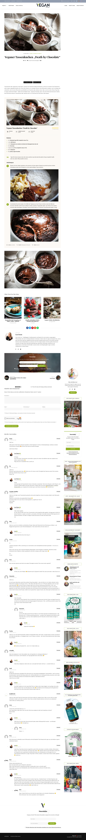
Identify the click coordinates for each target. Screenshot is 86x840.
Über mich (73, 392)
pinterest (76, 1)
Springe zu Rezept (28, 82)
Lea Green (19, 334)
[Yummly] (35, 328)
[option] (13, 310)
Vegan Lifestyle (19, 5)
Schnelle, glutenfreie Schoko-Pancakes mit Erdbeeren (32, 320)
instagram (74, 1)
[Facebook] (27, 328)
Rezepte (4, 5)
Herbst (31, 53)
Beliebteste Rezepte (37, 53)
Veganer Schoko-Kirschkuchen (52, 320)
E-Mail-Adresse (26, 406)
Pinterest (21, 349)
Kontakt (13, 1)
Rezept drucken (37, 82)
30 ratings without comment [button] (45, 387)
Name (5, 406)
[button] (56, 101)
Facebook (16, 349)
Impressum (6, 836)
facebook (72, 1)
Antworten (58, 438)
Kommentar (6, 395)
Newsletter (19, 1)
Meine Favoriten (80, 5)
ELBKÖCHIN (12, 694)
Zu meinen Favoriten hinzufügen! (33, 60)
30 (41, 60)
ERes (10, 521)
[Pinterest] (32, 328)
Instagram (19, 349)
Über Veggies (7, 1)
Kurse (66, 5)
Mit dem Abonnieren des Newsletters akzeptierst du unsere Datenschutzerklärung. (33, 368)
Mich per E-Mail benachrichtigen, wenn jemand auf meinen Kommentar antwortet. (20, 413)
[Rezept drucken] (53, 101)
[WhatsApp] (37, 328)
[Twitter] (30, 328)
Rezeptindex (11, 5)
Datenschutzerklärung (15, 836)
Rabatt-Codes (72, 5)
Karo (10, 759)
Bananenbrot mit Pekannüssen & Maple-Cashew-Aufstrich (13, 320)
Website (43, 406)
